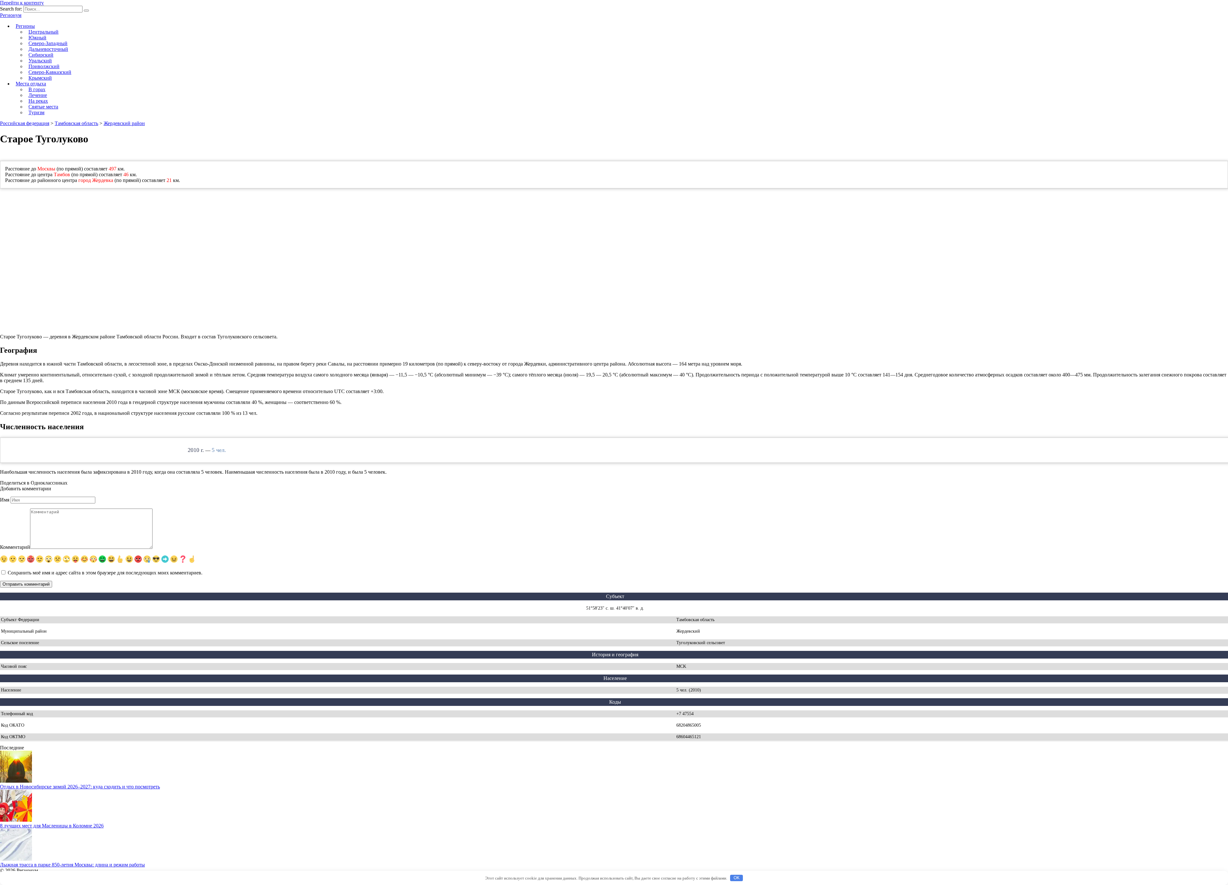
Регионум (10, 15)
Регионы (25, 26)
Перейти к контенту (22, 2)
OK (737, 877)
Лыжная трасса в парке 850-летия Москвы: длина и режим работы (72, 864)
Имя (4, 499)
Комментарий (15, 547)
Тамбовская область (76, 123)
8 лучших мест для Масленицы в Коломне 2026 (52, 825)
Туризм (36, 112)
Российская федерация (24, 123)
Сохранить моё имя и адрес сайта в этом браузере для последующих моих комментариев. (105, 572)
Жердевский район (124, 123)
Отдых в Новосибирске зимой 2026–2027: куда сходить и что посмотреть (80, 786)
